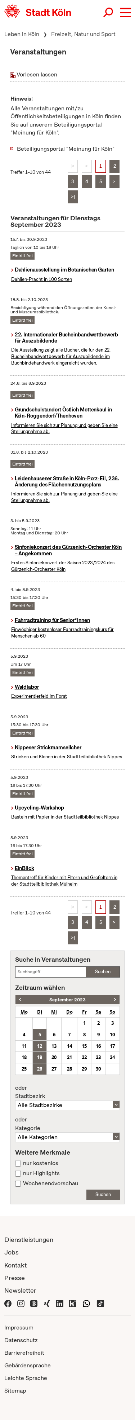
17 (112, 1046)
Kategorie (27, 1124)
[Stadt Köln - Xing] (46, 1303)
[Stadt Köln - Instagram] (20, 1303)
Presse (14, 1278)
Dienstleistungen (28, 1239)
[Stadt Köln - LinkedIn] (59, 1303)
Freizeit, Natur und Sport (83, 34)
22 (84, 1057)
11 (24, 1046)
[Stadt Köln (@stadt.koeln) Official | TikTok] (100, 1303)
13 (54, 1046)
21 (69, 1057)
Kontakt (15, 1265)
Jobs (11, 1252)
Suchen (103, 972)
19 (39, 1057)
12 (39, 1046)
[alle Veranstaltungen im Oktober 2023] (115, 999)
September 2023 (67, 1000)
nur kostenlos (40, 1163)
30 (98, 1069)
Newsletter (20, 1290)
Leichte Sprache (25, 1378)
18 (24, 1057)
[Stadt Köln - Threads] (33, 1303)
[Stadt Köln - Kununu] (72, 1303)
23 (98, 1057)
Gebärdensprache (27, 1365)
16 (98, 1046)
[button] (125, 13)
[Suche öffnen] (108, 12)
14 (69, 1046)
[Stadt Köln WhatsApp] (86, 1303)
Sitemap (15, 1390)
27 (54, 1069)
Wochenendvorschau (50, 1183)
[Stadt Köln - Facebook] (8, 1303)
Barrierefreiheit (24, 1353)
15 (84, 1046)
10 (112, 1034)
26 (39, 1069)
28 (69, 1069)
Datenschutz (21, 1340)
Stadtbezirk (30, 1092)
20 (54, 1057)
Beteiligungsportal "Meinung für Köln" (65, 149)
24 (112, 1057)
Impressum (18, 1327)
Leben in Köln (21, 34)
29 (84, 1069)
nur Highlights (41, 1173)
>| (73, 197)
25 (24, 1069)
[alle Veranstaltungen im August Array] (19, 999)
